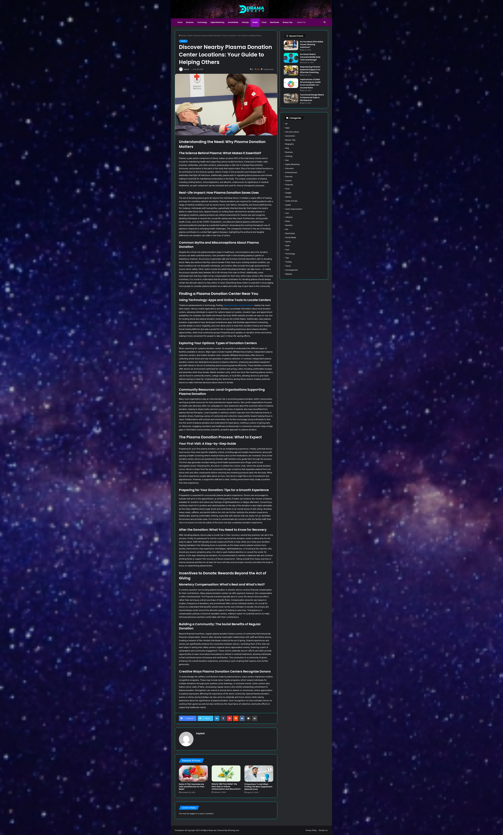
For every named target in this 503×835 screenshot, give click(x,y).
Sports (288, 241)
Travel (263, 22)
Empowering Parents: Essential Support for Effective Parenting (310, 70)
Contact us (323, 830)
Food (287, 189)
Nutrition (288, 225)
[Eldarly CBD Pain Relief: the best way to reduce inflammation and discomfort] (226, 773)
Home (179, 22)
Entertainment (291, 172)
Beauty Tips (287, 22)
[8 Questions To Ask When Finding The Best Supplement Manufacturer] (258, 773)
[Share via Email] (248, 718)
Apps (287, 128)
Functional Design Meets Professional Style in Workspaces (312, 97)
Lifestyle (245, 22)
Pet (286, 229)
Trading (288, 262)
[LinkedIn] (217, 718)
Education (289, 168)
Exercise (288, 176)
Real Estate (274, 22)
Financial (289, 185)
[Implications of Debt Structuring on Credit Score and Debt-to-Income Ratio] (291, 83)
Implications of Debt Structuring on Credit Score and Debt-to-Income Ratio (310, 83)
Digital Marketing (217, 22)
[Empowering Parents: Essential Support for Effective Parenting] (291, 70)
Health (255, 22)
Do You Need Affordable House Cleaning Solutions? (311, 44)
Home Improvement (293, 209)
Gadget (288, 193)
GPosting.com (233, 830)
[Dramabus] (251, 9)
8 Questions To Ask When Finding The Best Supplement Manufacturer (258, 786)
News (287, 221)
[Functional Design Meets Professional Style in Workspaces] (291, 98)
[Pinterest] (229, 718)
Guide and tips (291, 201)
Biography (289, 144)
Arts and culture (292, 132)
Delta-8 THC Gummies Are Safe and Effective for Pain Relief (191, 786)
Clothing (288, 156)
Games (288, 197)
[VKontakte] (242, 718)
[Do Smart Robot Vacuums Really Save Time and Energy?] (291, 58)
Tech (287, 250)
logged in (193, 813)
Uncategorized (291, 270)
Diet (287, 160)
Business (190, 22)
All (286, 124)
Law (287, 213)
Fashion (288, 181)
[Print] (254, 718)
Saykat (186, 69)
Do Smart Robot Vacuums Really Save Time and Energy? (310, 57)
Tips (287, 258)
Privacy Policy (311, 830)
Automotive (290, 136)
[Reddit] (235, 718)
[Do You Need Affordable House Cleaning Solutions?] (291, 45)
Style (287, 246)
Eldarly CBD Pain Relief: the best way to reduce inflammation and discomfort (226, 786)
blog (287, 148)
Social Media (233, 22)
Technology (202, 22)
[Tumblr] (223, 718)
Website (288, 274)
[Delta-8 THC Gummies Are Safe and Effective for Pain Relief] (193, 773)
